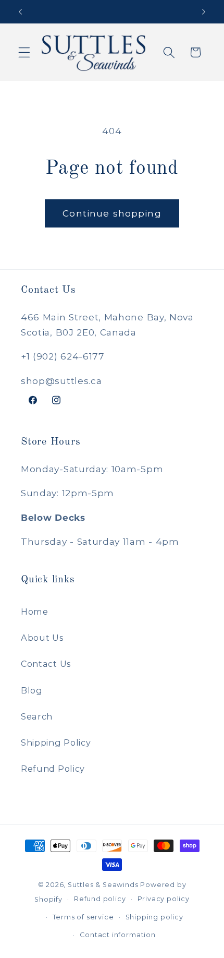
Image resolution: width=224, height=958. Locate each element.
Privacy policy (164, 899)
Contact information (117, 935)
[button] (24, 52)
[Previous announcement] (20, 11)
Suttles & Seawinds (103, 885)
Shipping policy (154, 917)
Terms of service (83, 917)
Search (37, 716)
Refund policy (100, 899)
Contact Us (46, 663)
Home (34, 611)
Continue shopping (112, 213)
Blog (32, 690)
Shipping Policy (56, 742)
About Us (42, 637)
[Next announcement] (203, 11)
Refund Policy (53, 768)
